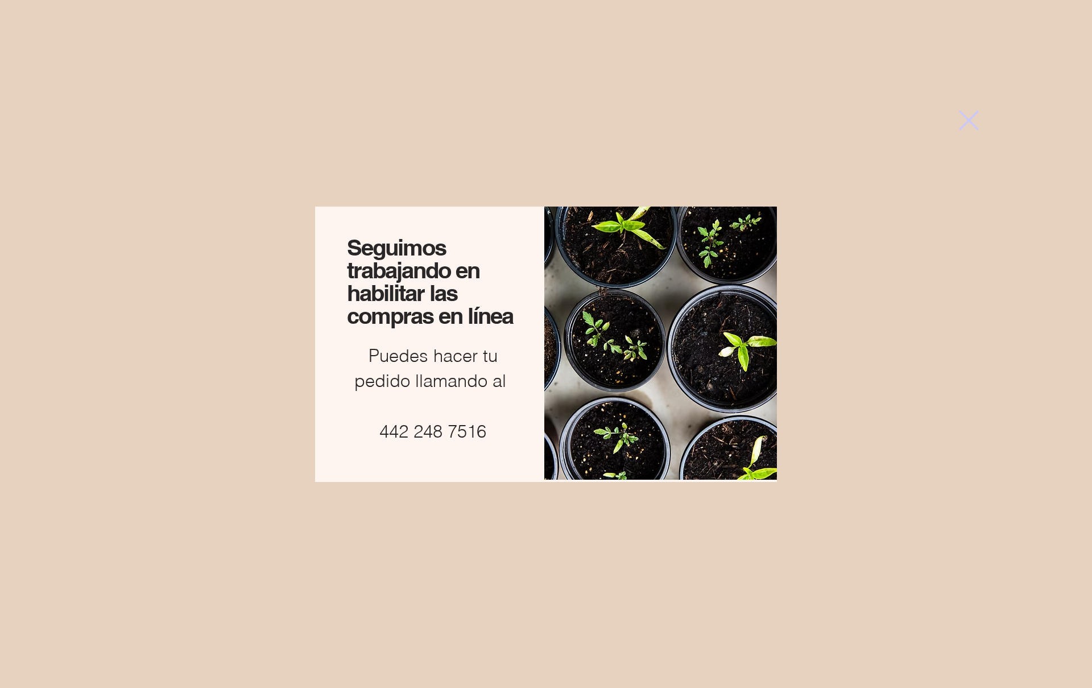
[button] (969, 120)
